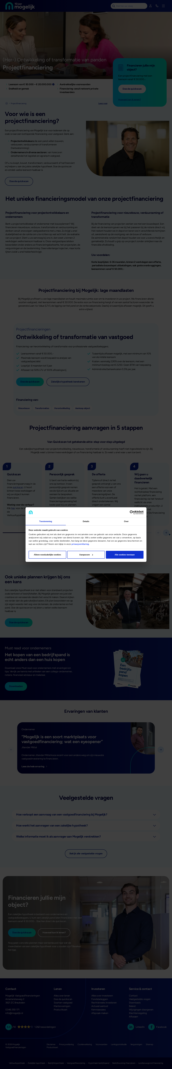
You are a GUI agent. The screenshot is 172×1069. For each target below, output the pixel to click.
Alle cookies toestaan (125, 555)
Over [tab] (126, 521)
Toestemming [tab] (45, 521)
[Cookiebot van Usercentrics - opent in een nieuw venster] (132, 512)
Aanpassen (84, 555)
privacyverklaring (80, 544)
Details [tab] (86, 521)
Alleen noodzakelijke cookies (47, 555)
